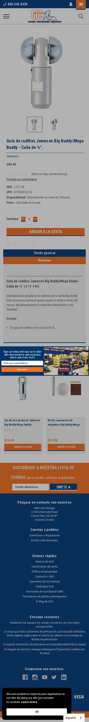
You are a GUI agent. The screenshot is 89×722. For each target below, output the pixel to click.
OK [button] (37, 711)
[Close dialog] (87, 347)
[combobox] (74, 718)
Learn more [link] (29, 702)
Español (71, 717)
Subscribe (22, 369)
